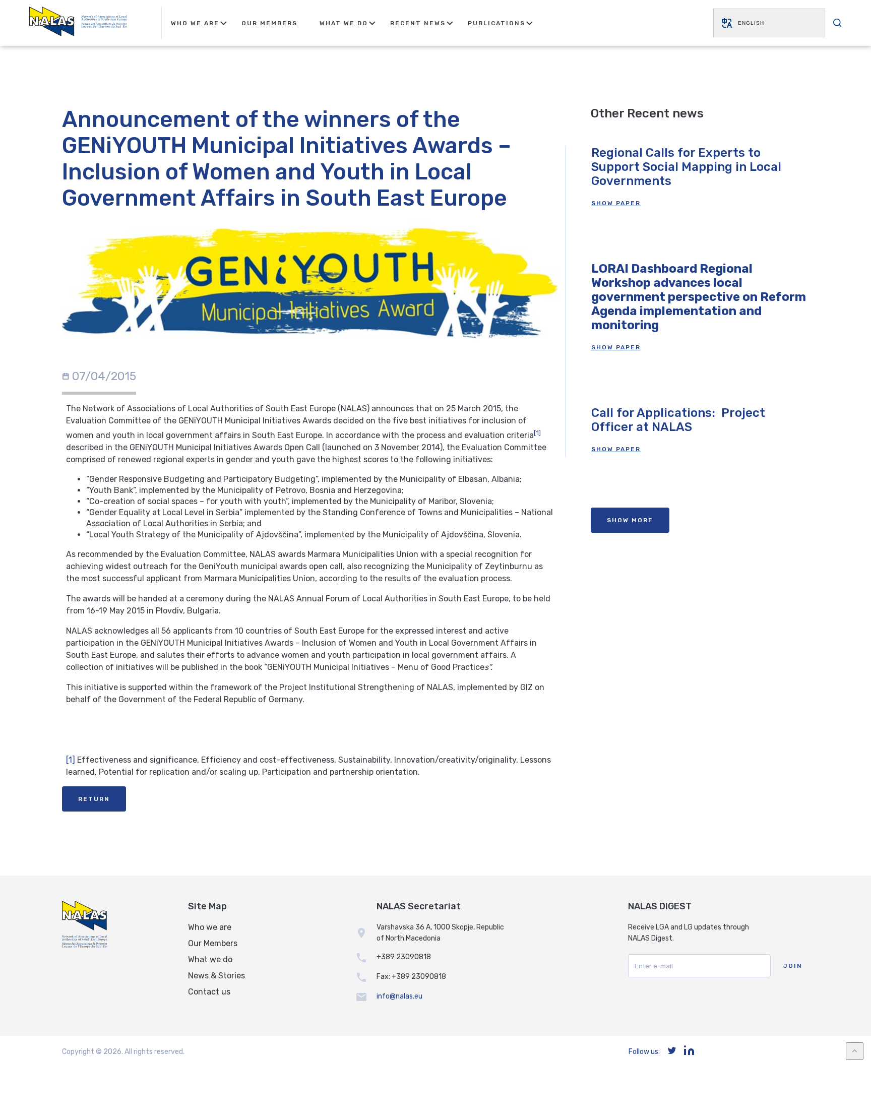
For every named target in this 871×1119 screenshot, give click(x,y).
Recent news (418, 23)
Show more (630, 520)
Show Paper (616, 203)
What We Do (344, 23)
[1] (70, 760)
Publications (496, 23)
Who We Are (195, 23)
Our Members (269, 23)
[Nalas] (78, 23)
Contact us (209, 992)
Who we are (209, 927)
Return (94, 798)
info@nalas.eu (399, 996)
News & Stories (216, 975)
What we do (210, 959)
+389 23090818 (404, 957)
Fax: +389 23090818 (411, 976)
